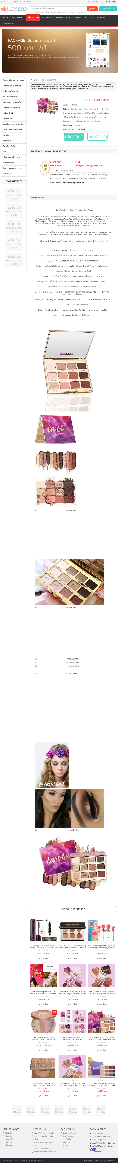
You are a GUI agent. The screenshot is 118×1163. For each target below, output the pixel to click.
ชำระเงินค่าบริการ (63, 18)
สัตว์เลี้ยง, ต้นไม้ (9, 146)
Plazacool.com (93, 1161)
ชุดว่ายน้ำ (73, 12)
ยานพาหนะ (7, 141)
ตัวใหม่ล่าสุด (80, 129)
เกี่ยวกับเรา (101, 18)
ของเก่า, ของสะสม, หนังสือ (13, 124)
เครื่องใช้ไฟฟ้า (8, 113)
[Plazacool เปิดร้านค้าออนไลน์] (15, 9)
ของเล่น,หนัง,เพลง (10, 97)
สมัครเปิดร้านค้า (108, 8)
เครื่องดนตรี (7, 119)
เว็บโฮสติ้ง (67, 1139)
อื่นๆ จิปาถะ (7, 174)
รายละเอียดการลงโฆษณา (44, 1149)
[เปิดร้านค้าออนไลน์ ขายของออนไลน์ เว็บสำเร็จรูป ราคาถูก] (60, 50)
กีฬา (4, 152)
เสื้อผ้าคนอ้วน (81, 12)
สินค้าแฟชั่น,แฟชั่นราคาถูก (13, 80)
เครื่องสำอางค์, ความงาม (12, 86)
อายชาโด (90, 129)
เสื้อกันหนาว (9, 1142)
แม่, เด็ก (6, 135)
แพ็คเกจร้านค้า (33, 17)
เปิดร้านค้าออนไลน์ (96, 2)
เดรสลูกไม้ (66, 12)
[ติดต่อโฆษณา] (14, 195)
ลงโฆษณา (77, 18)
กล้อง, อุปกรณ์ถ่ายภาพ (11, 157)
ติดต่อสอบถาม (8, 23)
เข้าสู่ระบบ (111, 2)
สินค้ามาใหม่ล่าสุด (49, 80)
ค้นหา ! (93, 9)
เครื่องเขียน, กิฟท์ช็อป (11, 108)
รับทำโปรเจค (68, 1136)
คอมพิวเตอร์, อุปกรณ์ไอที (13, 102)
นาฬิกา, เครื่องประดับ (11, 91)
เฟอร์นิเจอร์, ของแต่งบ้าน (12, 130)
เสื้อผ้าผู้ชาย (58, 12)
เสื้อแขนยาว (9, 1146)
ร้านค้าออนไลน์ (69, 1133)
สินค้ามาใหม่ (89, 18)
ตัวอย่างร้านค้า (47, 18)
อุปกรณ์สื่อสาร (8, 163)
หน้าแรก (6, 18)
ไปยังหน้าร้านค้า (97, 136)
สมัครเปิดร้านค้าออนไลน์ (43, 1133)
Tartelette (71, 129)
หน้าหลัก (36, 80)
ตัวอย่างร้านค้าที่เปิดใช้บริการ (45, 1152)
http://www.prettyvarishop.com (73, 183)
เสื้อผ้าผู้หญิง (49, 12)
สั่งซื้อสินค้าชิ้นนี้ (73, 136)
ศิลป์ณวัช (66, 1142)
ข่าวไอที (66, 1146)
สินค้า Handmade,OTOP (12, 168)
